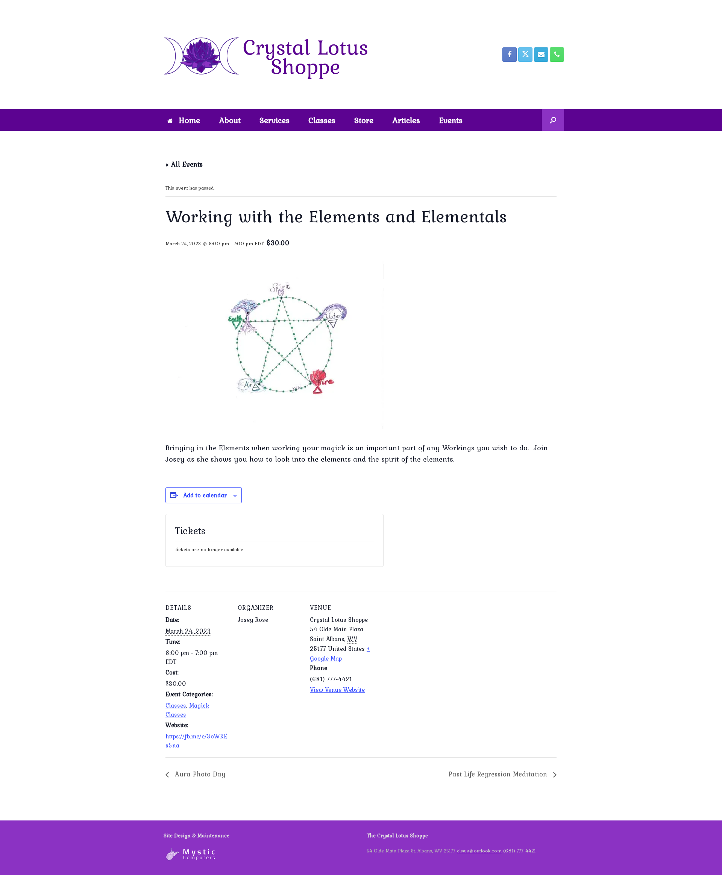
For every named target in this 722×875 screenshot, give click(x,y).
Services (274, 120)
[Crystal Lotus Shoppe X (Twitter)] (525, 54)
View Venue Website (337, 689)
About (230, 120)
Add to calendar (205, 495)
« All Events (184, 164)
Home (189, 120)
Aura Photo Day (199, 774)
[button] (553, 120)
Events (451, 120)
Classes (321, 120)
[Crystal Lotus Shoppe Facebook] (509, 54)
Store (363, 120)
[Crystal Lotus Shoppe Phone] (557, 54)
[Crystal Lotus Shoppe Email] (541, 54)
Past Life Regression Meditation (499, 774)
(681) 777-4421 (519, 850)
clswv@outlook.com (479, 850)
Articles (406, 120)
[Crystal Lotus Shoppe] (271, 54)
